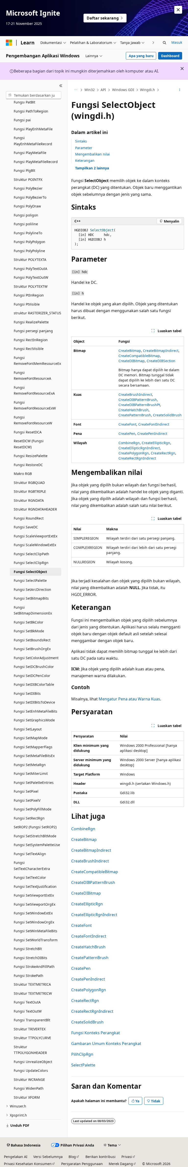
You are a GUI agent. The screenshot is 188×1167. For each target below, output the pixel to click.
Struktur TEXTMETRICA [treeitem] (32, 984)
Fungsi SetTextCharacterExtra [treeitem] (32, 865)
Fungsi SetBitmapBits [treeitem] (31, 598)
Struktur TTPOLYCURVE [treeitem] (32, 1037)
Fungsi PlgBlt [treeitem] (24, 170)
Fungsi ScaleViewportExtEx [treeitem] (35, 536)
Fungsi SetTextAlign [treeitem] (30, 853)
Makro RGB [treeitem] (23, 473)
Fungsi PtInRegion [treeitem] (29, 295)
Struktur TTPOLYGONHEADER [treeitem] (30, 1049)
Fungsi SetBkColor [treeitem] (28, 622)
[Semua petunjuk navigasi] (75, 90)
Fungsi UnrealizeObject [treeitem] (33, 1061)
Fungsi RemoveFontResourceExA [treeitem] (34, 390)
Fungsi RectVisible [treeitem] (29, 348)
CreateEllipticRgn (156, 442)
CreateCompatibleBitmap (139, 355)
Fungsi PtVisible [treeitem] (27, 304)
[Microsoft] (9, 43)
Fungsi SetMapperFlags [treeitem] (33, 747)
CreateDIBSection (161, 360)
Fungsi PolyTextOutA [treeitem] (30, 268)
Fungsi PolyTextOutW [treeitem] (31, 277)
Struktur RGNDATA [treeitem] (29, 500)
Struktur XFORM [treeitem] (27, 1097)
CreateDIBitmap (131, 360)
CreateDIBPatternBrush (137, 399)
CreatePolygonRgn (133, 453)
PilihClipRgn (82, 1054)
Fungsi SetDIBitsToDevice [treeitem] (34, 702)
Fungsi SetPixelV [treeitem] (27, 800)
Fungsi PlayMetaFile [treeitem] (30, 152)
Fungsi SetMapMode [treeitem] (30, 738)
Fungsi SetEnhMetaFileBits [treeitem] (35, 711)
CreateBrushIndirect (135, 394)
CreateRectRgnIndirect (137, 458)
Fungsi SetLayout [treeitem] (28, 729)
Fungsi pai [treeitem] (22, 120)
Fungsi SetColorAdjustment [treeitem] (36, 657)
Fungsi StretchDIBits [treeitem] (30, 957)
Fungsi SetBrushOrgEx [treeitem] (32, 648)
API (103, 89)
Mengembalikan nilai (92, 154)
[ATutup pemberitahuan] (178, 10)
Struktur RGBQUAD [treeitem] (29, 482)
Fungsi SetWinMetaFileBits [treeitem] (35, 931)
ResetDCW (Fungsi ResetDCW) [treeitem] (29, 444)
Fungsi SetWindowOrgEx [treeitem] (34, 922)
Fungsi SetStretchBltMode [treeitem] (35, 836)
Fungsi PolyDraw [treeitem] (27, 206)
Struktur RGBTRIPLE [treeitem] (30, 491)
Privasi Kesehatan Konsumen (28, 1163)
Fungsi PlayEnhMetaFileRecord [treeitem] (33, 140)
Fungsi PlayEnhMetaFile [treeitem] (33, 129)
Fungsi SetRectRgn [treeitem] (29, 818)
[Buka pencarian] (164, 42)
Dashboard (170, 55)
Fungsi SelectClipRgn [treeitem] (31, 562)
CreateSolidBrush (167, 415)
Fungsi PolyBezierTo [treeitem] (30, 197)
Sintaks (81, 141)
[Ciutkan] (61, 86)
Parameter (83, 147)
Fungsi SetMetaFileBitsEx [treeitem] (34, 755)
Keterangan (84, 160)
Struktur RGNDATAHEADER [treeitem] (35, 509)
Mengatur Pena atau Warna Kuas (129, 699)
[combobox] (33, 95)
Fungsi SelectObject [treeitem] (30, 571)
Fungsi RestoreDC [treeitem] (28, 464)
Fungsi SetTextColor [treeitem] (30, 877)
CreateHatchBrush (133, 410)
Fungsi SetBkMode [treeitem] (29, 631)
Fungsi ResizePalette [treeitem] (30, 455)
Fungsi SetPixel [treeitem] (26, 791)
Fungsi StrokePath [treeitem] (28, 975)
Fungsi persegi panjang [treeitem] (33, 330)
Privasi (126, 1156)
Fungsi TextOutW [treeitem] (28, 1011)
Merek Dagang (121, 1163)
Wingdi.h (147, 89)
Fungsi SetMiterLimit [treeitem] (31, 773)
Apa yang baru (141, 55)
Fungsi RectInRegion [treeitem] (31, 340)
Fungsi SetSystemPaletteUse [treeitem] (37, 844)
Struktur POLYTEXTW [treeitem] (30, 286)
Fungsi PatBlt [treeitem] (24, 102)
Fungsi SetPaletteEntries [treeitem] (34, 782)
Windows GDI (123, 89)
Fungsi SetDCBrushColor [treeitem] (34, 666)
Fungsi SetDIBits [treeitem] (27, 693)
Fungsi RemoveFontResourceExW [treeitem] (35, 405)
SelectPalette (83, 1065)
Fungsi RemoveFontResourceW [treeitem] (33, 420)
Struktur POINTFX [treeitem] (28, 179)
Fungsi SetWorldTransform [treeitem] (36, 940)
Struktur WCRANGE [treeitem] (29, 1079)
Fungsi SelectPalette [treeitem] (30, 580)
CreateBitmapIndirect (160, 350)
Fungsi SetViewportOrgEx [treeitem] (34, 904)
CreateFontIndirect (153, 424)
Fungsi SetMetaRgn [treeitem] (30, 764)
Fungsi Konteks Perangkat (95, 1032)
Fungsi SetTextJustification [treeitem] (35, 886)
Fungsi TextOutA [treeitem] (27, 1002)
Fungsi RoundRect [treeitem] (29, 518)
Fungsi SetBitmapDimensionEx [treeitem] (33, 610)
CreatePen (126, 433)
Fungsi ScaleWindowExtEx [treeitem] (35, 545)
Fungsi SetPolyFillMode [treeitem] (32, 809)
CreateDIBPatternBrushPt (139, 404)
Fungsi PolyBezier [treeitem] (28, 188)
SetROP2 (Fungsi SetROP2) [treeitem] (35, 827)
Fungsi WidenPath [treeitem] (29, 1088)
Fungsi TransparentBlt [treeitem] (32, 1020)
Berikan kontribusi (100, 1156)
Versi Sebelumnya (48, 1156)
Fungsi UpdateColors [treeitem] (31, 1070)
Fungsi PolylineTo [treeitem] (28, 233)
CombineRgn (129, 442)
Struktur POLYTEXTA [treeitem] (30, 259)
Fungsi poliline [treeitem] (26, 224)
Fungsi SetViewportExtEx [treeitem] (34, 895)
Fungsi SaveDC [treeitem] (26, 527)
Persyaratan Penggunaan (82, 1163)
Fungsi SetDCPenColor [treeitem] (32, 675)
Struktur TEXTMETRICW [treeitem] (33, 993)
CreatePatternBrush (134, 415)
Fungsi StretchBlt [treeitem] (28, 948)
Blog (72, 1156)
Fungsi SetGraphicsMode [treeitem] (34, 720)
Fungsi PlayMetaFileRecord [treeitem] (36, 161)
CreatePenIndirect (152, 433)
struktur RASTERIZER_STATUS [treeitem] (37, 313)
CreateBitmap (129, 350)
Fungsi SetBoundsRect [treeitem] (32, 640)
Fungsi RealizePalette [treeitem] (31, 322)
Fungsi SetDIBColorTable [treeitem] (34, 684)
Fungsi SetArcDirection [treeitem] (32, 589)
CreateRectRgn (163, 453)
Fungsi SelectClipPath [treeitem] (31, 554)
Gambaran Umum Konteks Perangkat (106, 1043)
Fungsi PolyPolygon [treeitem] (29, 241)
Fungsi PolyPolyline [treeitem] (29, 250)
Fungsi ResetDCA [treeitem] (28, 432)
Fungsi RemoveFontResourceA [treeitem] (32, 375)
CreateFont (127, 424)
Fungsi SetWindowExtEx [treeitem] (33, 913)
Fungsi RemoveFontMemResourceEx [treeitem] (37, 360)
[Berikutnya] (153, 42)
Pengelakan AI (15, 1156)
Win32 (89, 89)
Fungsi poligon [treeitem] (26, 215)
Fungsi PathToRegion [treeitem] (31, 111)
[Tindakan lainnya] (180, 90)
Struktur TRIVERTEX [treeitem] (30, 1029)
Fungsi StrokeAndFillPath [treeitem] (34, 966)
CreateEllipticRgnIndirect (139, 448)
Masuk (176, 42)
